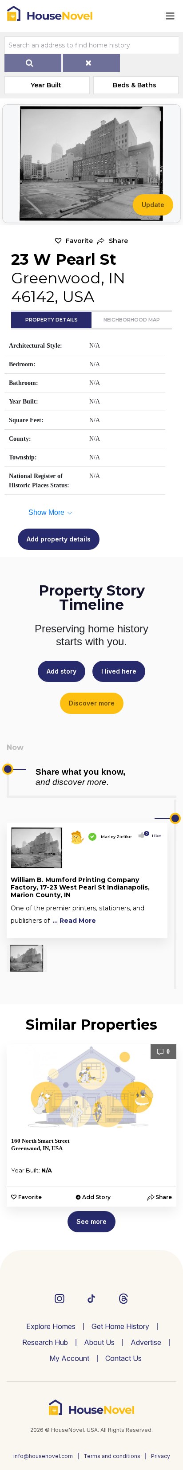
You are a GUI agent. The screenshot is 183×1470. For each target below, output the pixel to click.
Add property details (59, 539)
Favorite (79, 241)
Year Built (46, 85)
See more (91, 1221)
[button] (112, 241)
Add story (61, 671)
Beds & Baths (134, 85)
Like (154, 835)
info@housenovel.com (43, 1456)
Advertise (146, 1342)
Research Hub (45, 1342)
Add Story (96, 1197)
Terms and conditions (112, 1456)
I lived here (118, 671)
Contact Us (123, 1358)
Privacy (160, 1456)
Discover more (92, 703)
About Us (99, 1342)
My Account (69, 1358)
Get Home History (120, 1326)
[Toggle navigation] (170, 16)
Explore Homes (51, 1326)
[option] (91, 1125)
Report (154, 929)
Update (153, 204)
